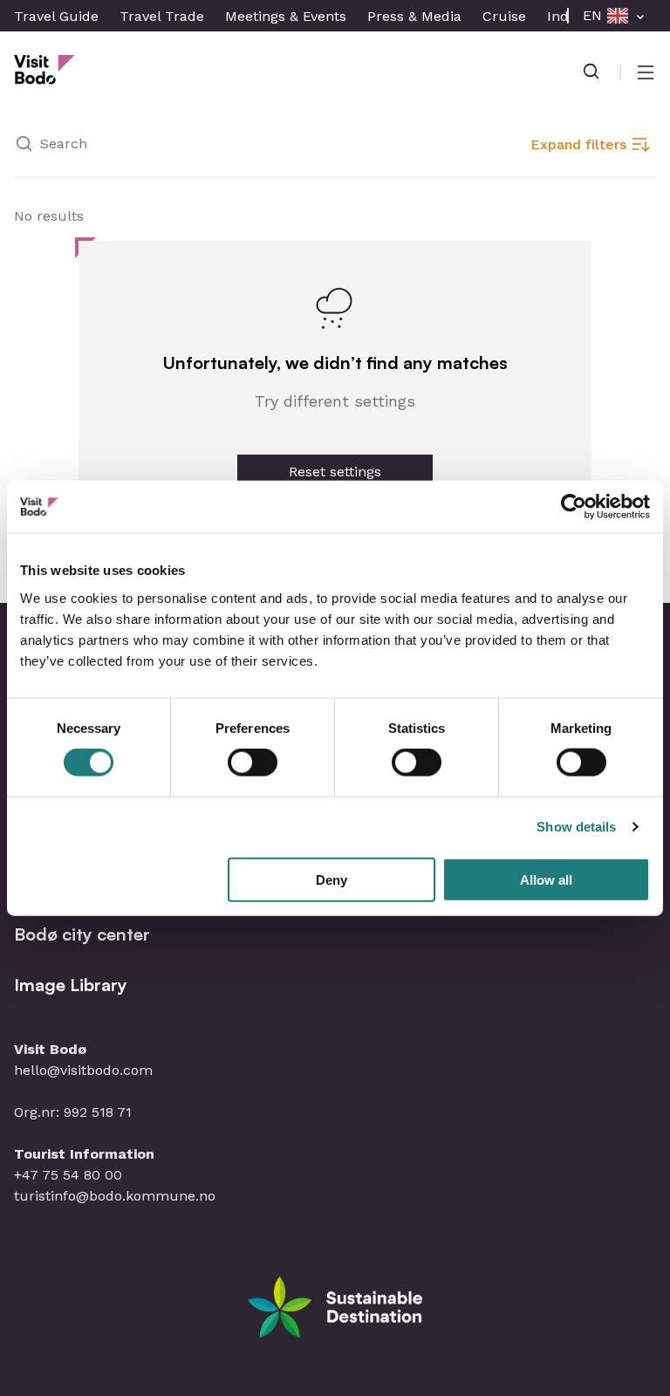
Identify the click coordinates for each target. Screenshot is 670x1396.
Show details (576, 826)
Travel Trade (162, 16)
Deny (331, 879)
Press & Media (414, 16)
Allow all (546, 879)
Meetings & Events (285, 16)
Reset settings (335, 471)
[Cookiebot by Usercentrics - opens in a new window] (573, 507)
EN (592, 15)
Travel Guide (56, 16)
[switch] (252, 763)
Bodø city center (82, 934)
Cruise (504, 16)
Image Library (70, 985)
